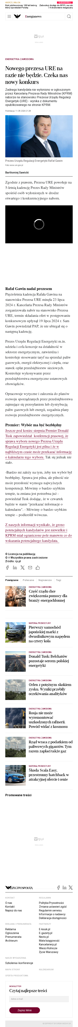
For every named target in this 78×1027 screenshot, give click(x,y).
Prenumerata (13, 936)
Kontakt (10, 906)
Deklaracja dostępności (52, 918)
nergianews (33, 16)
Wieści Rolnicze (48, 948)
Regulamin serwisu (50, 910)
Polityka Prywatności (51, 902)
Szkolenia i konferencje (19, 963)
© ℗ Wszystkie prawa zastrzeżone (26, 557)
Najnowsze (45, 580)
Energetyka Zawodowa (19, 59)
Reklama (10, 929)
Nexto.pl (44, 936)
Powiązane (11, 580)
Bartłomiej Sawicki (17, 172)
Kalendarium (46, 969)
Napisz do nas (13, 910)
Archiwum (11, 940)
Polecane (28, 580)
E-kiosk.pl (44, 929)
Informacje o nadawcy (52, 914)
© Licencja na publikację (20, 554)
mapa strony (12, 969)
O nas (8, 902)
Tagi (58, 580)
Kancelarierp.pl (48, 944)
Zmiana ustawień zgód (52, 906)
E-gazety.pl (45, 933)
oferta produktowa (16, 975)
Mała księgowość (49, 940)
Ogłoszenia (12, 933)
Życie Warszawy (48, 952)
